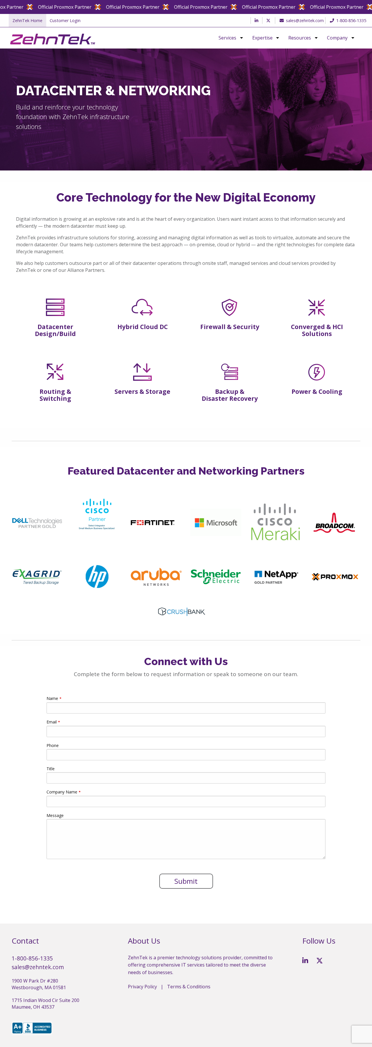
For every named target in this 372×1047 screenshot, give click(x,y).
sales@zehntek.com (305, 20)
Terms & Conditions (188, 986)
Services (227, 38)
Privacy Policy (142, 986)
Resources (299, 38)
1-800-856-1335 (351, 20)
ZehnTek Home (27, 20)
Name (52, 698)
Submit (186, 881)
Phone (52, 745)
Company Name (61, 792)
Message (55, 815)
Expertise (262, 38)
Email (51, 722)
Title (50, 768)
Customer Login (65, 20)
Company (337, 38)
